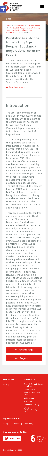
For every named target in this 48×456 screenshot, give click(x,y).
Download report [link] (16, 87)
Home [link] (8, 26)
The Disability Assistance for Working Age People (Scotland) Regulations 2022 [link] (23, 29)
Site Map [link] (5, 385)
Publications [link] (19, 26)
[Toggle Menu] (42, 6)
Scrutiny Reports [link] (34, 26)
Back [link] (8, 19)
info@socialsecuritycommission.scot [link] (34, 410)
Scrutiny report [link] (11, 32)
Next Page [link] (20, 358)
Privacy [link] (5, 424)
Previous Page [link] (25, 349)
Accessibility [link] (28, 424)
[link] (3, 9)
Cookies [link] (16, 424)
